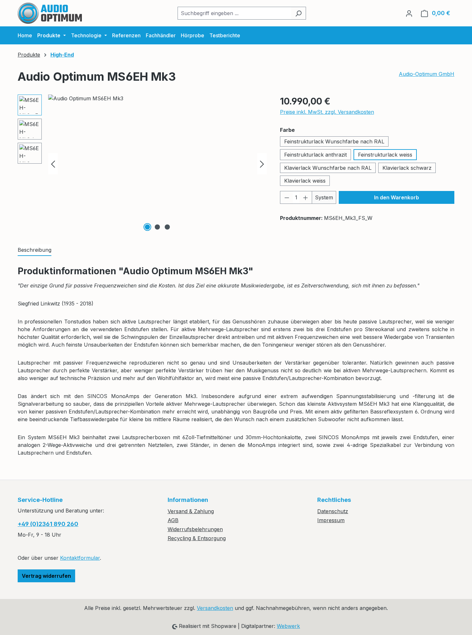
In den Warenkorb (396, 197)
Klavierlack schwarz (407, 168)
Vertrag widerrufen (46, 576)
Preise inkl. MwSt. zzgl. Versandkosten (327, 112)
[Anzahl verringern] (286, 197)
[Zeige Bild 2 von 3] (157, 227)
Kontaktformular (80, 558)
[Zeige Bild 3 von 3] (167, 227)
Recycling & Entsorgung (197, 538)
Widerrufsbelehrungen (195, 529)
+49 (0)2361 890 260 (48, 524)
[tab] (34, 250)
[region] (142, 164)
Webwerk (288, 626)
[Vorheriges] (53, 163)
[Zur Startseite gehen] (50, 13)
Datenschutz (332, 511)
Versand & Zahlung (191, 511)
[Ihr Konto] (409, 13)
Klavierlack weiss (305, 180)
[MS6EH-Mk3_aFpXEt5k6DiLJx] (157, 164)
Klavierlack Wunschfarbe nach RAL (327, 168)
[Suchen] (298, 13)
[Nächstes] (262, 163)
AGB (173, 520)
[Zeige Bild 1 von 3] (147, 227)
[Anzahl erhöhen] (305, 197)
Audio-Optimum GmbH (426, 74)
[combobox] (234, 13)
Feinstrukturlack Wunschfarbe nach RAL (334, 141)
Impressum (331, 520)
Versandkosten (215, 608)
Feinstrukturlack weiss (385, 154)
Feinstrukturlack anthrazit (315, 154)
